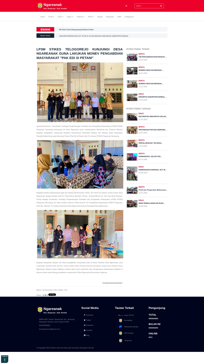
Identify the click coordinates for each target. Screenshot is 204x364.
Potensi (80, 17)
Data (59, 17)
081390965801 (44, 325)
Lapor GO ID (129, 315)
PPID (90, 17)
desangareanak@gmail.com (49, 329)
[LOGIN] (126, 6)
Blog (87, 335)
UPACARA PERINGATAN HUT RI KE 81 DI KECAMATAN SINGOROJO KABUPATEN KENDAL (93, 35)
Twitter (88, 320)
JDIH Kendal (128, 333)
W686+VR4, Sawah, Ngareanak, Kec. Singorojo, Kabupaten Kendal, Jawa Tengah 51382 (57, 320)
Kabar (69, 17)
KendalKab (127, 320)
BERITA (142, 54)
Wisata (99, 17)
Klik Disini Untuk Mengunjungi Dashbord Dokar (76, 29)
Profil (50, 17)
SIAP (119, 17)
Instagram (90, 325)
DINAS (141, 94)
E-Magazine (129, 17)
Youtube (89, 330)
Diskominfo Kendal (130, 327)
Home (42, 17)
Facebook (89, 315)
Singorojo (127, 340)
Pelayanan (110, 17)
